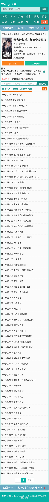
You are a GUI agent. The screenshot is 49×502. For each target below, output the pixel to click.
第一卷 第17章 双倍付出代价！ (14, 182)
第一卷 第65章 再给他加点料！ (14, 445)
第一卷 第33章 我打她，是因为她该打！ (18, 270)
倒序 (44, 88)
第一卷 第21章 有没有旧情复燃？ (15, 204)
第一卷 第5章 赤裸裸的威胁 (12, 116)
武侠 (20, 16)
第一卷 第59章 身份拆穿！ (12, 413)
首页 (4, 16)
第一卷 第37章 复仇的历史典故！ (15, 292)
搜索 (44, 9)
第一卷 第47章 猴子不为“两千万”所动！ (17, 347)
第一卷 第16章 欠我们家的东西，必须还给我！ (20, 176)
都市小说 (17, 34)
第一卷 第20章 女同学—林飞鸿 (14, 198)
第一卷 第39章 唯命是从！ (12, 303)
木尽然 (22, 43)
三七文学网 (9, 4)
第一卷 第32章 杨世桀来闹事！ (14, 264)
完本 (36, 21)
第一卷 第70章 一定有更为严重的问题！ (18, 473)
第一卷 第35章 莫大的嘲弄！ (13, 281)
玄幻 (12, 16)
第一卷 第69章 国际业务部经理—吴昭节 (18, 467)
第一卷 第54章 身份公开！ (12, 385)
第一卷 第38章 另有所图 (11, 297)
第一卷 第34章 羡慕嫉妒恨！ (13, 275)
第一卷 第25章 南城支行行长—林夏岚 (17, 226)
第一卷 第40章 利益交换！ (12, 308)
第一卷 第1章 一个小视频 (11, 94)
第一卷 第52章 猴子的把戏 (12, 374)
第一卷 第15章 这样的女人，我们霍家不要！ (20, 171)
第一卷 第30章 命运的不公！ (13, 253)
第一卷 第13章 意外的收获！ (13, 160)
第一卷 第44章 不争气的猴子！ (14, 330)
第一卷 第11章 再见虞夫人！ (13, 149)
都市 (28, 16)
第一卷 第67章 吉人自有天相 (13, 456)
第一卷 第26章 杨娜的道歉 (12, 231)
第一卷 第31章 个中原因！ (12, 259)
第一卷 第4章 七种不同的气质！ (14, 111)
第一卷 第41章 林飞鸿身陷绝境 (14, 314)
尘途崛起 (29, 78)
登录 (44, 21)
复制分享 (43, 83)
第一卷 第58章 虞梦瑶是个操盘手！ (16, 407)
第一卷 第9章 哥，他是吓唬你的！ (15, 138)
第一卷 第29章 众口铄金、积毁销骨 (16, 248)
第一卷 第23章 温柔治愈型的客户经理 (17, 215)
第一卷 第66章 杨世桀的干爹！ (14, 451)
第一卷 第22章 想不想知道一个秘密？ (17, 209)
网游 (44, 16)
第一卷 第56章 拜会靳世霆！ (13, 396)
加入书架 (13, 63)
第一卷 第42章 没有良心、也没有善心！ (18, 319)
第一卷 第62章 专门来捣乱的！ (14, 429)
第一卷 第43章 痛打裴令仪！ (13, 325)
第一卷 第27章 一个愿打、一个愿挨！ (17, 237)
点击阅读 (36, 63)
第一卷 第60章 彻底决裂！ (12, 418)
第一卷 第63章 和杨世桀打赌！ (14, 435)
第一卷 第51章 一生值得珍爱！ (14, 369)
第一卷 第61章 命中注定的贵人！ (15, 424)
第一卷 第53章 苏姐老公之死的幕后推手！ (19, 380)
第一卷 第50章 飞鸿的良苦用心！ (15, 363)
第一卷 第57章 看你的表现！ (13, 402)
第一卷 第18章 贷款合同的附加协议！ (17, 187)
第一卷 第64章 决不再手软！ (13, 440)
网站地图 (24, 498)
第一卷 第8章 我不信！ (10, 133)
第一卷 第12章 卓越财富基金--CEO (16, 154)
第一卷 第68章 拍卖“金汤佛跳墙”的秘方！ (18, 462)
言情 (12, 21)
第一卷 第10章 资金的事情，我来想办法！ (19, 143)
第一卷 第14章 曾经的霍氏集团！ (15, 165)
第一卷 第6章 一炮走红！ (11, 122)
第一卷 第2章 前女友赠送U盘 (13, 100)
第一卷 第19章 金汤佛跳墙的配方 (15, 193)
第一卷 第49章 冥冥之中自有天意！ (16, 358)
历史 (36, 16)
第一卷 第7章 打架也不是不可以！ (15, 127)
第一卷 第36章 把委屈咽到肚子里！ (16, 286)
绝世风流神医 (18, 78)
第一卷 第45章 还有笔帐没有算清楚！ (17, 336)
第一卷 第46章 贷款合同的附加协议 (16, 341)
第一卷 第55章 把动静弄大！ (13, 391)
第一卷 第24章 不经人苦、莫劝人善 (16, 220)
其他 (20, 21)
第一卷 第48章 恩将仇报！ (12, 352)
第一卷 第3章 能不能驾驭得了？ (14, 105)
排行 (28, 21)
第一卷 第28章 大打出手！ (12, 242)
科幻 (4, 21)
